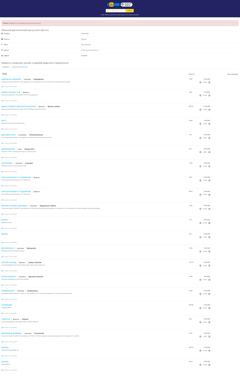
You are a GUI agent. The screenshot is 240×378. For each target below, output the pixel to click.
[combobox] (115, 10)
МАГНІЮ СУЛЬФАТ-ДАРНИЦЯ (28, 206)
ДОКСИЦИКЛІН (17, 149)
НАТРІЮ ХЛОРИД (21, 262)
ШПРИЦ (4, 347)
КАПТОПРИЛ (17, 163)
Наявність (6, 67)
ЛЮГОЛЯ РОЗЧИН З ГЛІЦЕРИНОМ (20, 177)
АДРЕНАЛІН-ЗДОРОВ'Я (22, 79)
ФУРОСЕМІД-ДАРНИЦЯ (22, 333)
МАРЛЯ (4, 220)
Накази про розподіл (19, 67)
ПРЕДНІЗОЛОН (19, 291)
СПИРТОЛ (14, 319)
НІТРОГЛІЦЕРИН (22, 276)
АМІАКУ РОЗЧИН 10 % (15, 92)
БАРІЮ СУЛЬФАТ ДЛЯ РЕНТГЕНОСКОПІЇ (30, 106)
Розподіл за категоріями (10, 86)
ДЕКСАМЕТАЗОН (22, 135)
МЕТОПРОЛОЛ (18, 248)
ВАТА (3, 121)
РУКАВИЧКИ (6, 305)
